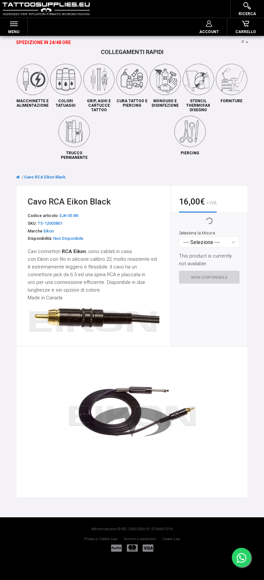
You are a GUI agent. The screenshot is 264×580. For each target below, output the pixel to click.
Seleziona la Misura (197, 233)
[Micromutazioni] (46, 8)
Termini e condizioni (139, 539)
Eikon (48, 231)
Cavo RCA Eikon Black (44, 177)
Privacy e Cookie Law (100, 539)
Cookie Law (171, 539)
